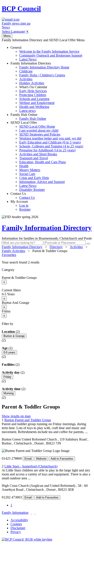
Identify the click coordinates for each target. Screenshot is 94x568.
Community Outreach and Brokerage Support (50, 55)
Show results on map (16, 416)
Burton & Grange (14, 336)
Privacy (15, 532)
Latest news (27, 111)
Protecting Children (32, 95)
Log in (23, 205)
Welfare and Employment (36, 103)
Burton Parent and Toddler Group (27, 420)
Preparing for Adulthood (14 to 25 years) (47, 150)
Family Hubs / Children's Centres (42, 75)
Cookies (16, 524)
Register (25, 209)
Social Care (27, 174)
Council (21, 9)
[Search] (88, 243)
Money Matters (29, 170)
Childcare (26, 71)
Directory (56, 247)
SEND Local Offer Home (37, 126)
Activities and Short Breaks (38, 154)
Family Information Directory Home (44, 67)
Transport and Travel (33, 158)
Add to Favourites (62, 458)
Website (41, 458)
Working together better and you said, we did (50, 138)
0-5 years (9, 352)
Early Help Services (33, 91)
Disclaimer (17, 528)
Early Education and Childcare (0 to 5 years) (50, 142)
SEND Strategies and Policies (39, 134)
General (46, 53)
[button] (47, 262)
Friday (7, 376)
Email (28, 458)
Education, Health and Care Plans (42, 162)
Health (23, 166)
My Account (20, 205)
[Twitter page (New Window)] (31, 512)
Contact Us (22, 195)
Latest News (28, 59)
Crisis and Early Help (34, 178)
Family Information (15, 512)
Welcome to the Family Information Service (49, 51)
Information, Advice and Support (42, 182)
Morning (8, 393)
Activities (25, 79)
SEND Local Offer (46, 156)
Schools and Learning (34, 99)
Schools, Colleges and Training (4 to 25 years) (51, 146)
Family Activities (13, 251)
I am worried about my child (38, 130)
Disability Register (32, 190)
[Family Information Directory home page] (27, 539)
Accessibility (19, 520)
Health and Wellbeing (34, 107)
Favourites (9, 255)
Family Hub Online (28, 116)
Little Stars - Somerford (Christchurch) (30, 466)
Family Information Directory (39, 87)
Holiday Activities (31, 83)
